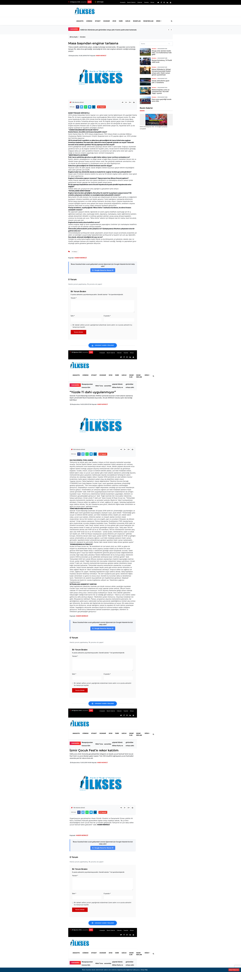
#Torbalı (74, 251)
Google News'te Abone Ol (103, 270)
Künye (152, 2)
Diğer (158, 21)
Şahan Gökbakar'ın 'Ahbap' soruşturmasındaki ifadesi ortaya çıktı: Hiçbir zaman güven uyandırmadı (161, 72)
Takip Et (102, 107)
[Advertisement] (138, 11)
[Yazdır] (133, 102)
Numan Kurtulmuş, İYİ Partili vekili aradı (162, 61)
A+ (130, 102)
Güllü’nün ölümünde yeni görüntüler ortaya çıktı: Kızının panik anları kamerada (130, 386)
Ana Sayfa (74, 37)
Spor (114, 21)
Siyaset (98, 21)
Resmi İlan (137, 21)
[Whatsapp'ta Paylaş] (85, 107)
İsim (73, 316)
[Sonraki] (171, 29)
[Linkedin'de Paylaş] (93, 107)
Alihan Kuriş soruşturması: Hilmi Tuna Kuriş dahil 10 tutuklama (100, 385)
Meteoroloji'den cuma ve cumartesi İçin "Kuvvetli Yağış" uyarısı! (160, 91)
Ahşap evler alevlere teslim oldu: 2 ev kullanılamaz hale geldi (162, 52)
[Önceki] (168, 29)
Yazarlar (146, 2)
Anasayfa (122, 2)
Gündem (89, 21)
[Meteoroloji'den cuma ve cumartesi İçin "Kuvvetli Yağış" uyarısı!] (145, 90)
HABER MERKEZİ (101, 55)
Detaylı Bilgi (144, 969)
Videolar (139, 2)
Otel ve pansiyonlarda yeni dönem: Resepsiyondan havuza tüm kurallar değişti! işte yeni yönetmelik (116, 30)
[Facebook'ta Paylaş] (77, 107)
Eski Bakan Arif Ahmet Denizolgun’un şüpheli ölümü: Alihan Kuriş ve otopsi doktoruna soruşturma (117, 386)
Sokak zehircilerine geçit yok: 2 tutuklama (160, 81)
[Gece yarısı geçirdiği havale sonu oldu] (145, 100)
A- (126, 102)
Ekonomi (106, 21)
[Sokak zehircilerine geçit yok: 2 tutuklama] (145, 81)
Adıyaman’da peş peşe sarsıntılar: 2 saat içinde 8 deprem (108, 385)
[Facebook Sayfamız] (161, 2)
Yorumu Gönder (78, 332)
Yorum (74, 298)
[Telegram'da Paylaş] (89, 107)
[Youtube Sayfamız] (170, 2)
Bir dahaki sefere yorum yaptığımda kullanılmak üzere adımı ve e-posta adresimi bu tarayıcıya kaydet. (102, 326)
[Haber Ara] (171, 21)
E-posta (107, 316)
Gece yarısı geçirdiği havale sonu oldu (161, 100)
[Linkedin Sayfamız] (167, 2)
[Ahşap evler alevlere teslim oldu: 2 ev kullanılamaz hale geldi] (145, 52)
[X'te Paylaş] (81, 107)
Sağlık (127, 21)
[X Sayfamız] (158, 2)
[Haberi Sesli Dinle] (122, 102)
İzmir (121, 21)
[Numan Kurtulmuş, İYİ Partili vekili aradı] (145, 61)
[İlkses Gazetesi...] (84, 11)
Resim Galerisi (131, 2)
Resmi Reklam (148, 21)
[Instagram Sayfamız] (164, 2)
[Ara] (169, 44)
